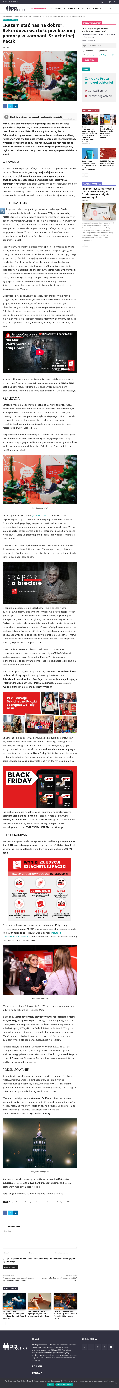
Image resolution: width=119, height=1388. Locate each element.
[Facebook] (106, 2)
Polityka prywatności (64, 1384)
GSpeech (72, 119)
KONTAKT (37, 1373)
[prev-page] (4, 1323)
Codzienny (89, 51)
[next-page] (7, 1323)
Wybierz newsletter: (89, 40)
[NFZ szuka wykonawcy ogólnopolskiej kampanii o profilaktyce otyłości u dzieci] (39, 1301)
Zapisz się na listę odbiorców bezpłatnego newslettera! (95, 29)
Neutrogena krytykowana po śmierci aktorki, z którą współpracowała (89, 165)
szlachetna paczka (48, 1202)
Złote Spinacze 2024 (63, 1202)
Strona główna (7, 16)
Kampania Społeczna (16, 1202)
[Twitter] (114, 2)
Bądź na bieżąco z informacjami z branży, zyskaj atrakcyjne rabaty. (98, 35)
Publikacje (14, 20)
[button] (111, 8)
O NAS (35, 1339)
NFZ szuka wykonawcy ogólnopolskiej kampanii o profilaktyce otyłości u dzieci (38, 1314)
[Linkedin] (15, 106)
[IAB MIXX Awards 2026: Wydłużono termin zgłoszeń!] (108, 153)
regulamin (94, 55)
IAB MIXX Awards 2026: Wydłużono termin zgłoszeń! (107, 163)
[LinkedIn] (102, 2)
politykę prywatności (106, 55)
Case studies (17, 16)
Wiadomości (7, 1308)
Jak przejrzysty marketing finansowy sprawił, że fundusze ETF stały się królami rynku (98, 193)
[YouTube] (111, 1347)
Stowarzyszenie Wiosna (32, 1202)
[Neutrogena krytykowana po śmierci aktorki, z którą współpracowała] (90, 153)
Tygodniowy (102, 51)
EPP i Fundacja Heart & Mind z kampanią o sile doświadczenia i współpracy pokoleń (106, 132)
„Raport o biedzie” (41, 515)
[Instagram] (110, 2)
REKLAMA (37, 1366)
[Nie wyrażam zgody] (116, 1383)
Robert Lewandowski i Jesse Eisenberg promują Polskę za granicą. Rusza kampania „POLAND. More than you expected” (89, 135)
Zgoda (50, 1384)
